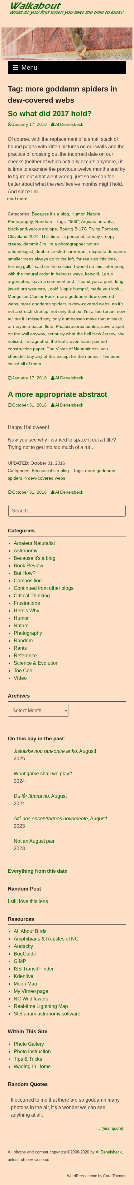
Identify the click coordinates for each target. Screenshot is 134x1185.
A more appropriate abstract (57, 394)
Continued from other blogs (44, 588)
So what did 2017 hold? (50, 113)
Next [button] (124, 42)
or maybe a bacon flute (30, 326)
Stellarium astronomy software (47, 1013)
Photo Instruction (32, 1051)
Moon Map (25, 983)
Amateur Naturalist (34, 543)
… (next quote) (109, 1128)
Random (43, 221)
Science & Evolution (36, 663)
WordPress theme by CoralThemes (96, 1176)
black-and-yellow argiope (32, 229)
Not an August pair (34, 841)
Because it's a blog (50, 214)
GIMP (20, 961)
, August (40, 796)
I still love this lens (28, 901)
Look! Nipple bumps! (67, 289)
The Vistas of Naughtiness (72, 349)
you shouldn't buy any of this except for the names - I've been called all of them (64, 356)
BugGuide (25, 953)
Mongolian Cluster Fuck (31, 296)
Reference (25, 655)
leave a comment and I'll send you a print (71, 281)
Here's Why (26, 610)
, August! (55, 751)
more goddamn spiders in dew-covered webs (65, 304)
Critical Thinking (32, 595)
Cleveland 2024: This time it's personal (46, 236)
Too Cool (24, 670)
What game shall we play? (43, 773)
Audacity (23, 946)
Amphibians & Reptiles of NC (46, 938)
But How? (25, 573)
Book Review (28, 565)
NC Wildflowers (31, 998)
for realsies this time (96, 259)
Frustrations (27, 603)
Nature (93, 214)
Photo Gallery (29, 1044)
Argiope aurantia (97, 221)
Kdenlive (23, 976)
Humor (77, 214)
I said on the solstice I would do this (67, 266)
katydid (92, 274)
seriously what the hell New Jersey (81, 334)
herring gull (19, 266)
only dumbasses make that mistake (87, 319)
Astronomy (25, 550)
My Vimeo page (31, 991)
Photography (20, 221)
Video (20, 678)
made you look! (105, 289)
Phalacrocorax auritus (77, 326)
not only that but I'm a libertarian (82, 311)
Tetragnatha (36, 341)
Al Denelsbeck (69, 124)
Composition (28, 580)
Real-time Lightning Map (41, 1006)
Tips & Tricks (28, 1059)
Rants (20, 648)
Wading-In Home (32, 1066)
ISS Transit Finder (34, 968)
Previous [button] (9, 42)
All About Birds (30, 931)
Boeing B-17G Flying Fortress (89, 229)
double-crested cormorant (61, 251)
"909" (73, 221)
